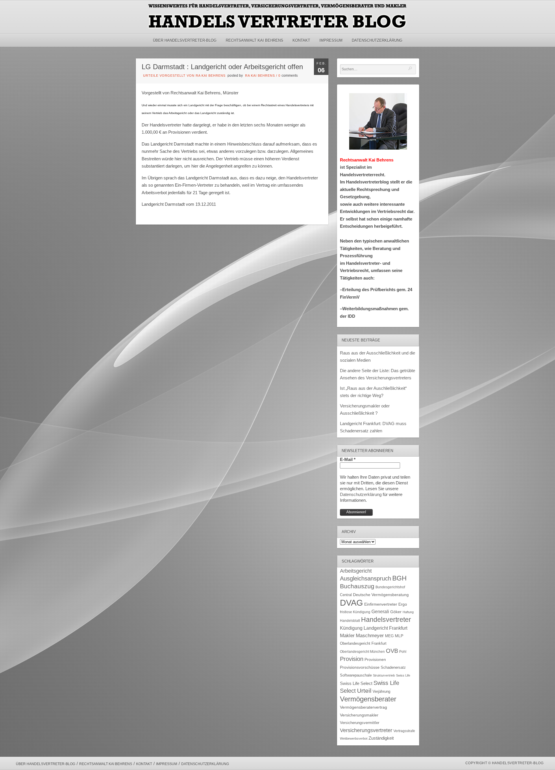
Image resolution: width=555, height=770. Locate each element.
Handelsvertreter (386, 619)
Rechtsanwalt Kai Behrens (254, 40)
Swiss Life (403, 675)
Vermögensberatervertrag (363, 707)
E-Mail (348, 459)
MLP (399, 635)
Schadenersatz (393, 668)
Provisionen (375, 659)
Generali (380, 611)
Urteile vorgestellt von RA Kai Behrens (184, 75)
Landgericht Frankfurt (385, 628)
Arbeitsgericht (356, 571)
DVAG (351, 602)
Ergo (402, 604)
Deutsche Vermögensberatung (381, 595)
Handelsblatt (350, 620)
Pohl (402, 652)
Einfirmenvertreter (380, 604)
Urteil (364, 690)
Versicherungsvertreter (366, 730)
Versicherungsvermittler (359, 723)
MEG (389, 636)
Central (346, 595)
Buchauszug (357, 586)
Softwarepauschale (356, 675)
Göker (396, 612)
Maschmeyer (370, 635)
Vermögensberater (368, 699)
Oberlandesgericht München (362, 652)
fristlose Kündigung (355, 612)
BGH (399, 578)
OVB (392, 651)
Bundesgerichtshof (390, 587)
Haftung (408, 612)
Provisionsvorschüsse (360, 667)
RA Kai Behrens (260, 75)
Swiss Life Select (356, 683)
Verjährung (381, 692)
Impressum (331, 40)
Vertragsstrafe (404, 731)
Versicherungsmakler (359, 715)
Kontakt (301, 40)
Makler (347, 635)
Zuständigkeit (381, 738)
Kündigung (351, 628)
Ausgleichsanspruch (365, 578)
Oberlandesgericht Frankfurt (363, 643)
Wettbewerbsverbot (353, 738)
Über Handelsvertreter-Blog (185, 40)
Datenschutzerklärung (377, 40)
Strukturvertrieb (384, 675)
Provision (351, 659)
